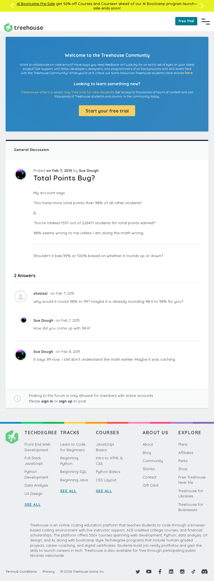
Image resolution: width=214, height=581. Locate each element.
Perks (183, 460)
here (189, 73)
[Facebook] (160, 571)
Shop (183, 469)
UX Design (34, 493)
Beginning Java (74, 480)
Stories (149, 469)
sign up (65, 401)
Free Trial (186, 21)
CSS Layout (106, 480)
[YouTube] (149, 571)
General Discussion (31, 149)
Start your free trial (107, 111)
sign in (47, 401)
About (148, 444)
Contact (149, 477)
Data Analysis (36, 485)
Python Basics (108, 471)
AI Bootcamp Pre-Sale (36, 3)
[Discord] (204, 571)
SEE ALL (33, 504)
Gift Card (150, 485)
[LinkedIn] (171, 571)
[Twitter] (138, 571)
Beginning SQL (73, 471)
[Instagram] (182, 571)
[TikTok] (193, 571)
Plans (182, 444)
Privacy (49, 571)
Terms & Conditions (21, 571)
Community (153, 460)
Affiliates (185, 452)
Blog (147, 452)
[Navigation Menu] (205, 21)
